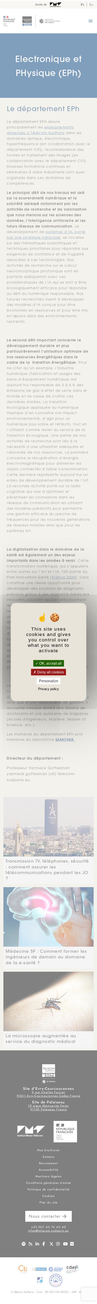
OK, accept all (50, 663)
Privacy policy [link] (48, 689)
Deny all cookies (50, 672)
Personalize (48, 681)
